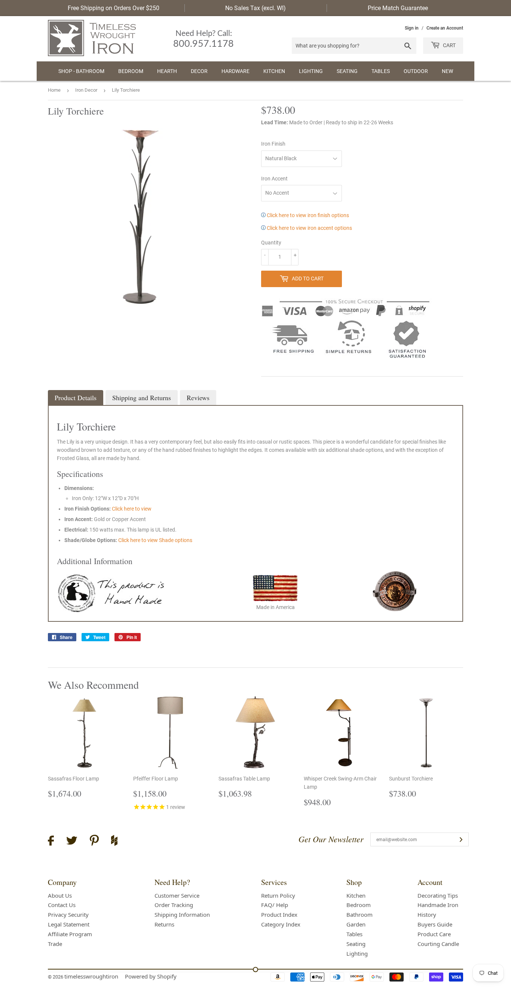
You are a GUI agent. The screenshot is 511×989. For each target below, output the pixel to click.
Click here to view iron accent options (309, 228)
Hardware (235, 71)
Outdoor (416, 71)
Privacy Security (68, 914)
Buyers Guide (434, 924)
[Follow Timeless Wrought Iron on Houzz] (114, 841)
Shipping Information (182, 914)
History (426, 914)
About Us (60, 895)
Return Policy (278, 895)
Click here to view (132, 509)
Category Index (280, 924)
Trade (55, 943)
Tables (380, 71)
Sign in (412, 28)
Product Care (434, 934)
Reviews (198, 397)
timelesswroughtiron (91, 976)
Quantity (271, 243)
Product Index (279, 914)
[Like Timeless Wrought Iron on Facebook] (50, 841)
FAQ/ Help (274, 905)
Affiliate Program (70, 934)
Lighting (311, 71)
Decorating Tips (437, 895)
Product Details (76, 397)
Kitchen (274, 71)
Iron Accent (274, 179)
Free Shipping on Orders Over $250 (113, 8)
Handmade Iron (437, 905)
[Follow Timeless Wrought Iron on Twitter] (72, 841)
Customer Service (176, 895)
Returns (164, 924)
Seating (347, 71)
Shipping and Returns (141, 397)
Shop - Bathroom (81, 71)
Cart (449, 45)
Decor (199, 71)
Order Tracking (173, 905)
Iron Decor (86, 90)
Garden (355, 924)
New (447, 71)
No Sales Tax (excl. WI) (255, 8)
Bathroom (359, 914)
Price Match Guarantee (398, 8)
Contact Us (62, 905)
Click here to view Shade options (155, 540)
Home (54, 90)
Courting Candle (438, 943)
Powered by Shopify (151, 976)
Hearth (167, 71)
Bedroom (130, 71)
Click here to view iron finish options (307, 215)
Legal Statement (68, 924)
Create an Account (444, 28)
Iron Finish (273, 144)
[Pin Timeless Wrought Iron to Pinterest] (94, 841)
